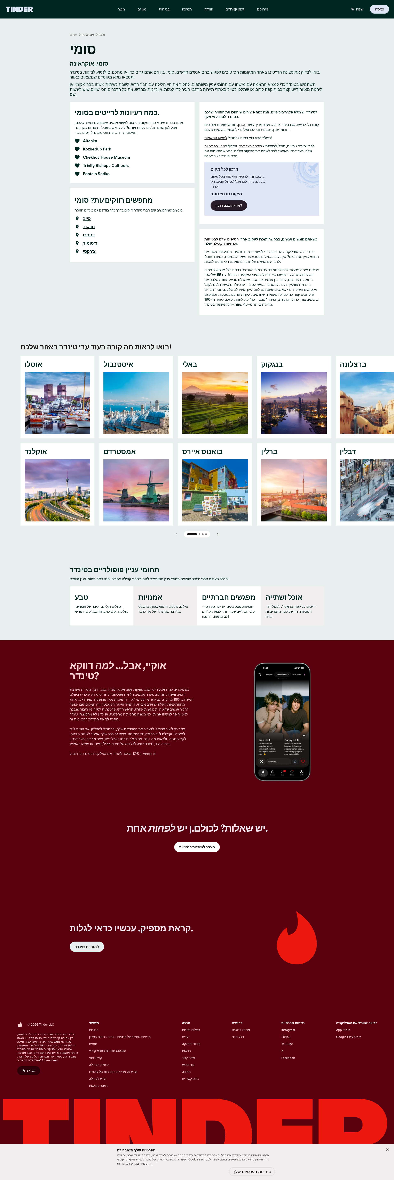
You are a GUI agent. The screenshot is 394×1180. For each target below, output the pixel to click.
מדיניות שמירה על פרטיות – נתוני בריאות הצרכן (120, 1037)
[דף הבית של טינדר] (19, 9)
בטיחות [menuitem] (164, 9)
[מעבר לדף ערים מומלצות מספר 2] (199, 534)
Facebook (288, 1058)
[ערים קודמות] (176, 534)
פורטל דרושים (241, 1030)
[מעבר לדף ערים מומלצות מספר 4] (206, 534)
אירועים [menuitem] (262, 9)
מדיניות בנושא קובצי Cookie (107, 1051)
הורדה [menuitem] (208, 9)
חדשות (186, 1051)
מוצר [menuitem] (121, 9)
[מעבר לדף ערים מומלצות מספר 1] (192, 534)
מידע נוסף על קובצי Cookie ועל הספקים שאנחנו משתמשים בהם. (192, 1159)
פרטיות (93, 1030)
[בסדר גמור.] (387, 1149)
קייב (87, 218)
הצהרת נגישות (98, 1086)
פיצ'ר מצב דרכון (249, 146)
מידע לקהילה (97, 1079)
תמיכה (186, 1072)
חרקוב (89, 226)
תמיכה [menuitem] (187, 9)
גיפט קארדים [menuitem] (235, 9)
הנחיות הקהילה (224, 244)
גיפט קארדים (190, 1079)
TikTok (285, 1037)
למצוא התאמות (215, 138)
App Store (343, 1030)
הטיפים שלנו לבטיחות (221, 239)
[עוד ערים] (217, 534)
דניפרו (89, 234)
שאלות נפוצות (191, 1030)
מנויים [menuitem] (141, 9)
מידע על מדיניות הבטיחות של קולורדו (113, 1072)
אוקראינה (88, 35)
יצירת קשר (189, 1058)
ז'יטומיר (90, 243)
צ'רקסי (89, 251)
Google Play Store (348, 1037)
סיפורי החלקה (191, 1044)
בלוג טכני (238, 1037)
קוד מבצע (188, 1065)
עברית (31, 1070)
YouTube (287, 1044)
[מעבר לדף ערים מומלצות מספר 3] (203, 534)
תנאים (93, 1044)
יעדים (73, 35)
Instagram (288, 1030)
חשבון (242, 125)
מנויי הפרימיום (214, 146)
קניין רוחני (95, 1058)
